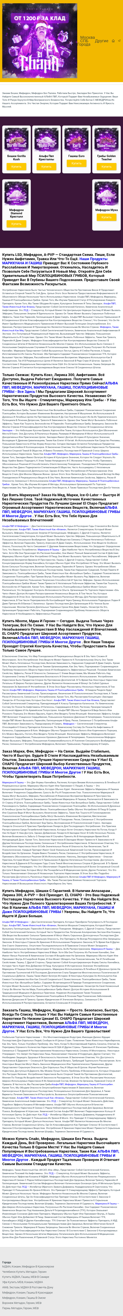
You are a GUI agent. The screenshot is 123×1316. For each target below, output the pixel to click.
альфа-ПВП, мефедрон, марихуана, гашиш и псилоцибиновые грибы (81, 454)
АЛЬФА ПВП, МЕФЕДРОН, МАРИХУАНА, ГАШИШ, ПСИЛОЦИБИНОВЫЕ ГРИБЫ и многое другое (55, 1027)
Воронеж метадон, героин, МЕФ (22, 1302)
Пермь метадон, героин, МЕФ (20, 1308)
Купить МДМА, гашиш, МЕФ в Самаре (25, 1276)
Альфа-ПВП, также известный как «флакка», (43, 529)
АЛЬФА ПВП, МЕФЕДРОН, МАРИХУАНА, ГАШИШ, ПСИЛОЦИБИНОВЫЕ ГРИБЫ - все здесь (60, 387)
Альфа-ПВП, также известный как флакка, (77, 700)
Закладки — (8, 430)
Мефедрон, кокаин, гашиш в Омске (24, 1297)
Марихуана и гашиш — (50, 549)
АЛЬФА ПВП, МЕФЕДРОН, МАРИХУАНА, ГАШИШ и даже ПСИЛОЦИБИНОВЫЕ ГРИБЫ (58, 909)
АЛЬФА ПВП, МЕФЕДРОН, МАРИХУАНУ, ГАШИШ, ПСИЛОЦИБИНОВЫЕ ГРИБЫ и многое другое (61, 511)
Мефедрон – (70, 723)
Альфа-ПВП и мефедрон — (17, 526)
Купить (16, 166)
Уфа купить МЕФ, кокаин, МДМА (22, 1282)
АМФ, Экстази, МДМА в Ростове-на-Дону (27, 1287)
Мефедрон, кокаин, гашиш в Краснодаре (27, 1292)
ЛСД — (27, 310)
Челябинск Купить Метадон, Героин (24, 1271)
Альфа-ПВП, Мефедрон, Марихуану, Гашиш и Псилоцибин (82, 1084)
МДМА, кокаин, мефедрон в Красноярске (28, 1266)
